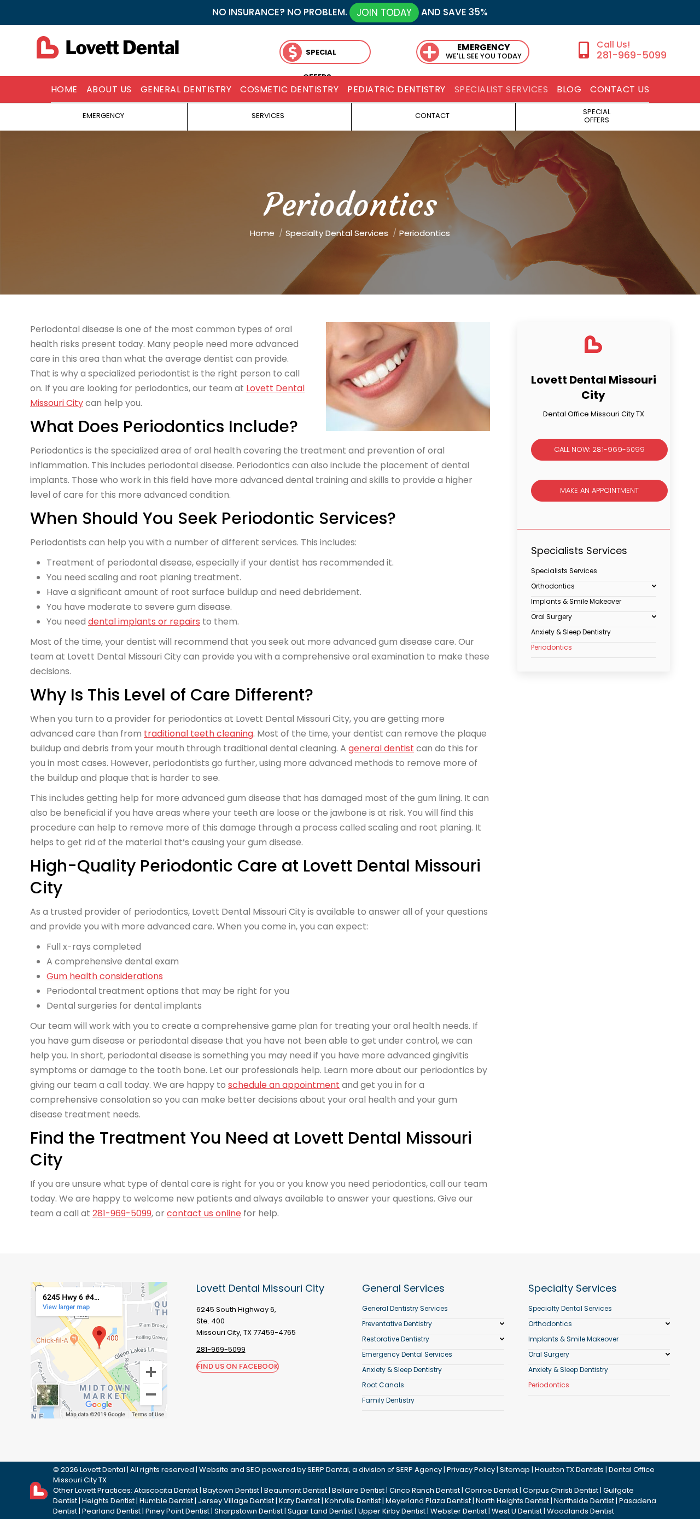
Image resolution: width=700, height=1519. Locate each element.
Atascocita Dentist (166, 1490)
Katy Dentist (299, 1501)
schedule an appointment (284, 1085)
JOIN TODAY (384, 12)
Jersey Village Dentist (236, 1501)
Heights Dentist (108, 1501)
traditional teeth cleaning (198, 733)
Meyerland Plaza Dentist (428, 1501)
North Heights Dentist (512, 1501)
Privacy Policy (471, 1469)
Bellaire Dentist (358, 1490)
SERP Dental (328, 1469)
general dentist (381, 748)
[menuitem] (64, 89)
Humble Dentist (166, 1501)
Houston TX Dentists (569, 1469)
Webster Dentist (458, 1511)
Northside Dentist (584, 1501)
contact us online (204, 1213)
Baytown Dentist (231, 1490)
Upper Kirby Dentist (391, 1511)
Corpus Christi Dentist (560, 1490)
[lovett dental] (108, 47)
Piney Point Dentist (177, 1511)
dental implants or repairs (144, 621)
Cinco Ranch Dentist (424, 1490)
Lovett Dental (102, 1469)
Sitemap (515, 1469)
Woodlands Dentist (580, 1511)
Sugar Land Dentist (320, 1511)
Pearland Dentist (111, 1511)
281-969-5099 (631, 55)
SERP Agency (419, 1469)
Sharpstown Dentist (248, 1511)
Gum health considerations (104, 976)
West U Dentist (517, 1511)
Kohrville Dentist (353, 1501)
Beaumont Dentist (295, 1490)
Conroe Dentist (491, 1490)
